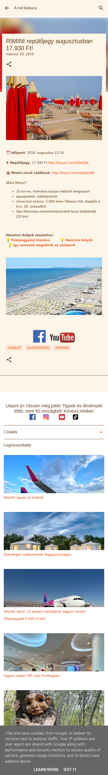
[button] (9, 64)
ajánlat (14, 348)
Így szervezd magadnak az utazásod (44, 245)
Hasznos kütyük (79, 240)
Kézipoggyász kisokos (30, 240)
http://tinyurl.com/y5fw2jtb (68, 163)
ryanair (62, 348)
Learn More (46, 769)
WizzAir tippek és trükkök (23, 497)
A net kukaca (25, 8)
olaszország (38, 348)
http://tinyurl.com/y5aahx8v (73, 173)
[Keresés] (101, 8)
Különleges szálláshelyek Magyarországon (37, 554)
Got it (70, 769)
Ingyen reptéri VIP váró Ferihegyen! (32, 676)
